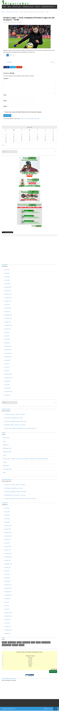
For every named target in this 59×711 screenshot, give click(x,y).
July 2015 (7, 363)
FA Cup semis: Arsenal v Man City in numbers (15, 414)
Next (52, 62)
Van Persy (15, 645)
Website (5, 106)
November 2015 (8, 353)
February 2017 (8, 308)
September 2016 (8, 325)
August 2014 (7, 381)
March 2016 (7, 342)
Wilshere (21, 645)
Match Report (6, 465)
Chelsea (19, 642)
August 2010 (7, 395)
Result (4, 472)
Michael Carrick (46, 642)
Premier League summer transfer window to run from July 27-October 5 (20, 428)
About (9, 6)
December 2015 (8, 349)
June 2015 (7, 367)
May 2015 (7, 370)
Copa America (26, 642)
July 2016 (7, 332)
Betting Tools (17, 6)
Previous (10, 62)
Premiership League (7, 469)
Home (4, 6)
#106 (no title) (6, 437)
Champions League (28, 6)
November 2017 (8, 297)
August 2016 (7, 329)
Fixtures (5, 462)
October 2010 (8, 388)
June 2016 (7, 335)
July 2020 (7, 269)
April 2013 (7, 384)
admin (6, 22)
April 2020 (7, 280)
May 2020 (7, 276)
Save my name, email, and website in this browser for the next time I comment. (23, 112)
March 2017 (7, 304)
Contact (37, 6)
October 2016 (8, 322)
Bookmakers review (48, 6)
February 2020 (8, 287)
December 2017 (8, 294)
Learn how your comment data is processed (29, 118)
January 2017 (8, 311)
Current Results (54, 669)
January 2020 (8, 290)
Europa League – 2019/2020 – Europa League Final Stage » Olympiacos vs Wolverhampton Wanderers (25, 458)
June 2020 (7, 273)
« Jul (3, 145)
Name (5, 95)
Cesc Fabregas (11, 642)
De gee (32, 642)
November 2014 (8, 374)
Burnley (4, 642)
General (8, 11)
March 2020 (7, 283)
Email (5, 100)
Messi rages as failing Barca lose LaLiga (13, 417)
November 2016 (8, 318)
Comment (6, 78)
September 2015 (8, 356)
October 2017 (8, 301)
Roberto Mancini (6, 645)
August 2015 (7, 360)
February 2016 (8, 346)
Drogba (38, 642)
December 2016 (8, 315)
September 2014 (8, 377)
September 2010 (8, 391)
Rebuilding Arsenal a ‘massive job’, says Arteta (15, 424)
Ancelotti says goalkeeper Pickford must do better (16, 421)
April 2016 (7, 339)
